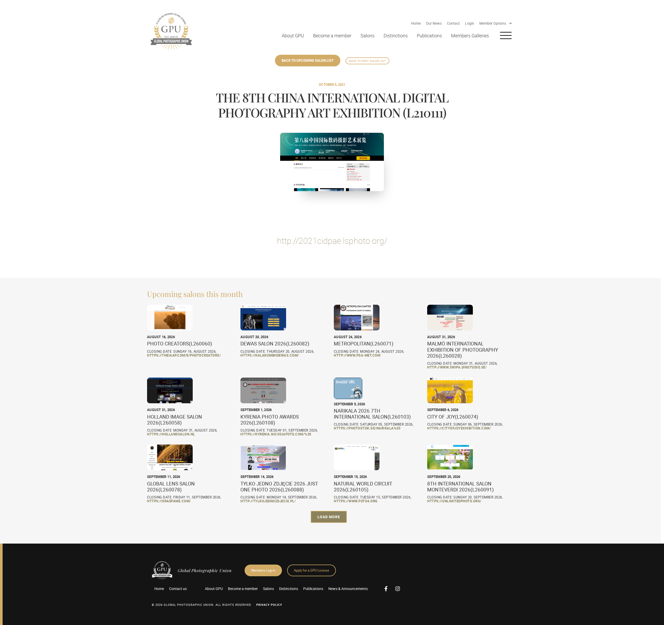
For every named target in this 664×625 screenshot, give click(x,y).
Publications (429, 35)
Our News (434, 23)
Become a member (332, 35)
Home (416, 23)
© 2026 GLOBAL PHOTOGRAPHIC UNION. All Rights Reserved (201, 605)
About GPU (293, 35)
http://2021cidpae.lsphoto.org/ (332, 240)
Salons (368, 35)
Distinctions (396, 35)
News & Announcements (348, 588)
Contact (453, 23)
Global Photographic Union (205, 570)
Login (469, 23)
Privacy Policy (269, 605)
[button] (329, 517)
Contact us (178, 588)
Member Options (492, 23)
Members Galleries (470, 35)
